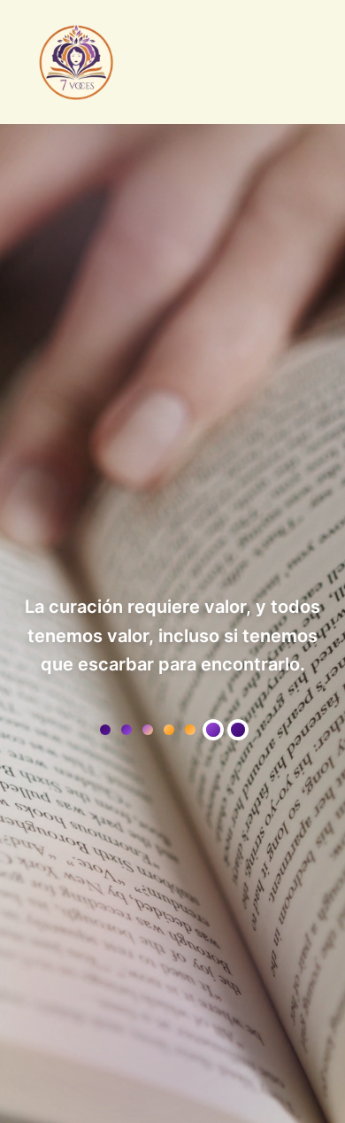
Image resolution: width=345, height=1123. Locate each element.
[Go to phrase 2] (169, 729)
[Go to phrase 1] (105, 729)
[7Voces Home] (76, 62)
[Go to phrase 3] (213, 730)
